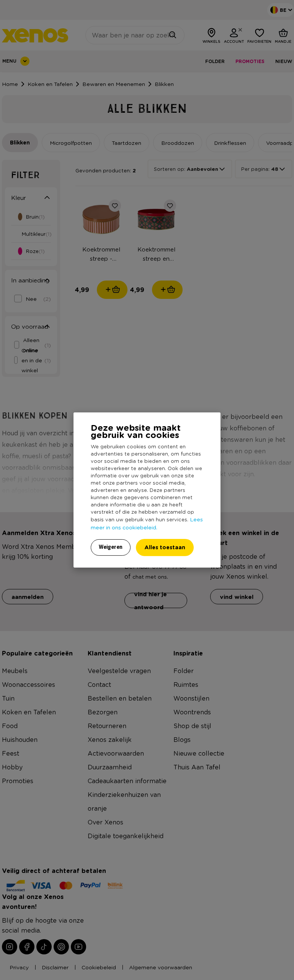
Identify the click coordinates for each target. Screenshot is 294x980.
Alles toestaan (164, 547)
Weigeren (110, 547)
